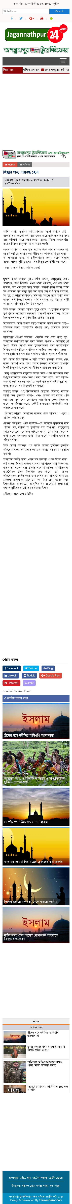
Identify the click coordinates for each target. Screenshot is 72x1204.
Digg (50, 668)
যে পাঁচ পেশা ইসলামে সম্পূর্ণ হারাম (26, 822)
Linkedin (12, 675)
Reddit (30, 675)
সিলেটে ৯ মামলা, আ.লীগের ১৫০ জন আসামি (47, 1088)
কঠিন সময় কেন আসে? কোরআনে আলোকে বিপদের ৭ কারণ (31, 937)
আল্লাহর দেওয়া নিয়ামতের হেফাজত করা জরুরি (33, 862)
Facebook (12, 668)
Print (30, 683)
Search (59, 11)
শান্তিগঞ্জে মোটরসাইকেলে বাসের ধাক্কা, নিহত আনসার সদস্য (44, 1063)
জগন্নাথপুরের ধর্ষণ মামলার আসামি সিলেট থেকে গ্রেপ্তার (46, 1048)
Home (11, 164)
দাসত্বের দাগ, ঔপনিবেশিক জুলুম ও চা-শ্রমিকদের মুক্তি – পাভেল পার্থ (34, 780)
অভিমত (26, 164)
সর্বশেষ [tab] (36, 1021)
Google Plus (52, 675)
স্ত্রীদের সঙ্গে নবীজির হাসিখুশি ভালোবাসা (29, 735)
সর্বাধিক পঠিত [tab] (36, 1027)
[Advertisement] (36, 114)
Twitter (32, 668)
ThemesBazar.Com (50, 1200)
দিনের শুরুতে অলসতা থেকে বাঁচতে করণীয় (30, 902)
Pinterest (12, 683)
